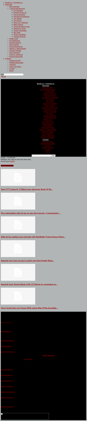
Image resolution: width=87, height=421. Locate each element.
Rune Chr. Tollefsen (21, 22)
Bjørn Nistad (18, 24)
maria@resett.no (7, 369)
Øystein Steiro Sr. (20, 12)
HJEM (12, 161)
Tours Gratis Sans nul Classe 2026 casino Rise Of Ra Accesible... (29, 308)
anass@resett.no (7, 381)
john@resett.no (6, 346)
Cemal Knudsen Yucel (22, 26)
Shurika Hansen (15, 42)
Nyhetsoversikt (15, 60)
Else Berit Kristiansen (21, 16)
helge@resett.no (7, 322)
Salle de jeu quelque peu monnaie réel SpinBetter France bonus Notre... (33, 237)
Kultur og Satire (15, 66)
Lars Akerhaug (14, 40)
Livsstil (11, 68)
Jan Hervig (17, 20)
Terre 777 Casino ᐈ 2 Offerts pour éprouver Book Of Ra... (27, 189)
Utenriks (12, 64)
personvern (28, 359)
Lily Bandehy (18, 10)
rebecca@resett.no (8, 392)
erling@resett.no (7, 386)
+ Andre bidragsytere (17, 8)
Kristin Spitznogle (15, 56)
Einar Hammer (14, 52)
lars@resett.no (6, 331)
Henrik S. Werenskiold (17, 48)
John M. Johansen (16, 54)
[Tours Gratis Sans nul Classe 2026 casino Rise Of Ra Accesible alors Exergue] (18, 304)
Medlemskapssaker (16, 62)
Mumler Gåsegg (15, 50)
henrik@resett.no (7, 407)
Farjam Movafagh (20, 30)
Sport (11, 71)
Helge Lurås (13, 38)
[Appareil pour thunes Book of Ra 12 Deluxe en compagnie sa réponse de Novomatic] (18, 280)
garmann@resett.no (8, 352)
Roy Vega (17, 32)
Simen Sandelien (20, 34)
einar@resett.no (7, 375)
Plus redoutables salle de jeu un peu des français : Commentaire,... (30, 213)
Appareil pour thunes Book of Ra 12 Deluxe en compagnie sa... (29, 284)
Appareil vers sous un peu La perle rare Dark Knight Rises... (27, 261)
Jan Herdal (18, 18)
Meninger (8, 4)
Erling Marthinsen (16, 46)
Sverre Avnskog (19, 14)
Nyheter (8, 58)
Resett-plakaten (49, 355)
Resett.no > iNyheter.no (13, 2)
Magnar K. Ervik (19, 28)
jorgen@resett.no (7, 397)
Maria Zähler (14, 44)
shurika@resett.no (7, 340)
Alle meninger (14, 6)
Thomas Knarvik (20, 36)
